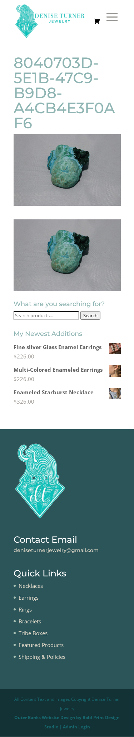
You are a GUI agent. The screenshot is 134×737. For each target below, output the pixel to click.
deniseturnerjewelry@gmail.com (56, 550)
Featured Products (41, 644)
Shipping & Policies (42, 656)
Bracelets (30, 621)
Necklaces (31, 585)
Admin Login (76, 727)
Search (90, 315)
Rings (25, 609)
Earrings (29, 597)
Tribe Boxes (33, 633)
